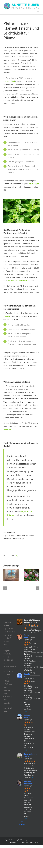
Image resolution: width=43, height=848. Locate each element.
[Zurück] (5, 588)
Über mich (33, 680)
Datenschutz (34, 698)
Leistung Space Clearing (34, 629)
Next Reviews (21, 823)
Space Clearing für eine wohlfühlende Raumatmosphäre (34, 649)
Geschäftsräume (34, 667)
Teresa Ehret (26, 636)
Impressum (34, 692)
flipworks (12, 842)
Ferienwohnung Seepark (30, 755)
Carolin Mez (27, 675)
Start (33, 638)
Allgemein (18, 556)
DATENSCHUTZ (35, 842)
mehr (26, 711)
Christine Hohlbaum (28, 782)
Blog (33, 672)
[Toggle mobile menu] (38, 11)
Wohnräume (34, 661)
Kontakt (34, 687)
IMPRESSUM (25, 842)
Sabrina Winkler (27, 716)
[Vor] (37, 588)
